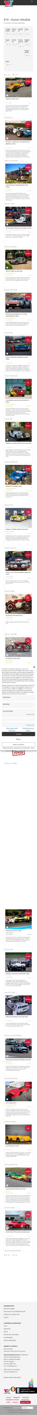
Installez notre (28, 1390)
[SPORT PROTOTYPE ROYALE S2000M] (18, 1230)
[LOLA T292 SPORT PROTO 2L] (18, 1187)
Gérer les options (18, 744)
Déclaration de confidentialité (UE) (14, 1311)
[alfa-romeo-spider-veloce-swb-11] (18, 227)
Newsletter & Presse (12, 1400)
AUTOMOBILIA (8, 1337)
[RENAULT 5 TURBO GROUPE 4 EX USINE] (18, 528)
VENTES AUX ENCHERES (11, 1334)
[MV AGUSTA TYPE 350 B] (18, 614)
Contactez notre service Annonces (14, 1351)
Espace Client (25, 1402)
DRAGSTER (7, 1329)
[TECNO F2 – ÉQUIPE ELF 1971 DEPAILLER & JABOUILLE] (18, 141)
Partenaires (25, 1400)
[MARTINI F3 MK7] (18, 97)
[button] (34, 667)
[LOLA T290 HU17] (18, 1144)
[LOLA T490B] (18, 1101)
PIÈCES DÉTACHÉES (10, 1340)
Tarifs (8, 1402)
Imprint (32, 748)
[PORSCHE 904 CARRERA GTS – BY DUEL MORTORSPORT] (18, 313)
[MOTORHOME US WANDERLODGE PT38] (18, 184)
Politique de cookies (8, 748)
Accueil (8, 1397)
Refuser (18, 739)
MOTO (6, 1332)
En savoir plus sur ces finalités (28, 729)
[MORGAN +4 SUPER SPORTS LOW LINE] (18, 442)
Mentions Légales (9, 1309)
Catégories (16, 1397)
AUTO (5, 1326)
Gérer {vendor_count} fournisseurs (12, 729)
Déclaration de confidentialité (22, 748)
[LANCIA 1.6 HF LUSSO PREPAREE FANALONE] (18, 571)
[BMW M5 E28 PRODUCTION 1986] (18, 1015)
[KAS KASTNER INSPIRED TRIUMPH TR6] (18, 1058)
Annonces (25, 1397)
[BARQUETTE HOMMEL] (18, 485)
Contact (15, 1402)
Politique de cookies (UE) (11, 1314)
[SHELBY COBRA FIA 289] (18, 270)
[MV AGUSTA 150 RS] (18, 657)
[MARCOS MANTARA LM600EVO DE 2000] (18, 356)
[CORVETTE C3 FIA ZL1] (18, 929)
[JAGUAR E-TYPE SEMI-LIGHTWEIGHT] (18, 972)
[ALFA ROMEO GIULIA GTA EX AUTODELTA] (18, 399)
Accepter (18, 734)
